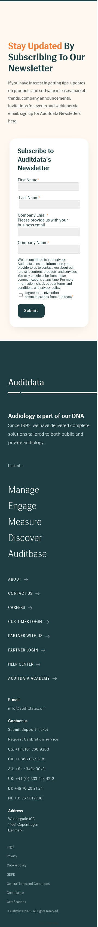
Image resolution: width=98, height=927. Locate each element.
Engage (22, 506)
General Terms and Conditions (28, 884)
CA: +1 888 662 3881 (27, 759)
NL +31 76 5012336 (25, 798)
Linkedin (16, 466)
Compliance (15, 893)
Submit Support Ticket (28, 729)
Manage (23, 490)
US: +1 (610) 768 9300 (28, 749)
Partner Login (23, 650)
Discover (25, 538)
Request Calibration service (33, 739)
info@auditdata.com (27, 708)
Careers (16, 607)
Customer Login (25, 621)
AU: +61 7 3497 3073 (26, 769)
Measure (25, 522)
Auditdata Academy (29, 678)
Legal (10, 847)
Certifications (16, 902)
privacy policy (50, 288)
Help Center (20, 664)
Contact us (20, 593)
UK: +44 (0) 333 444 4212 (31, 779)
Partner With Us (25, 636)
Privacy (12, 856)
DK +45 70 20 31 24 (25, 788)
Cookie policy (16, 865)
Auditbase (27, 554)
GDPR (11, 875)
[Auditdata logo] (26, 383)
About (14, 579)
